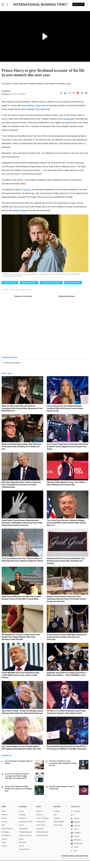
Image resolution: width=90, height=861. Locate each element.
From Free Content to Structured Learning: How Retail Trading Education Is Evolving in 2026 (17, 776)
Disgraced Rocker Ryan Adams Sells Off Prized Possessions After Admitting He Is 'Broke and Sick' (21, 446)
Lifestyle (4, 839)
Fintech (21, 846)
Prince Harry (40, 105)
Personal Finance (7, 828)
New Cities (22, 842)
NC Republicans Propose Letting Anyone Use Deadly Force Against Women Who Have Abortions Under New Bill (21, 637)
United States (58, 825)
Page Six (27, 189)
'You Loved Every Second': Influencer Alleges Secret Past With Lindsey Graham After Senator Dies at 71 (66, 522)
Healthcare (22, 818)
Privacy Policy (41, 821)
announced (69, 119)
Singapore (57, 818)
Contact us (39, 814)
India (55, 814)
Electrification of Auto (26, 821)
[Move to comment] (86, 93)
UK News (5, 814)
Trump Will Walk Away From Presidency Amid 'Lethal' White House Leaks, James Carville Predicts (20, 675)
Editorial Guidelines (67, 296)
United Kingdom (59, 821)
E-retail (21, 811)
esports (21, 839)
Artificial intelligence (25, 832)
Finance (21, 825)
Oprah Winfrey (27, 105)
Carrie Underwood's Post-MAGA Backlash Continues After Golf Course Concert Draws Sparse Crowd (65, 408)
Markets (4, 818)
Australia (56, 811)
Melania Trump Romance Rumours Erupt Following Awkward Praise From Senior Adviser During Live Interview (66, 599)
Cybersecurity (23, 828)
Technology (5, 832)
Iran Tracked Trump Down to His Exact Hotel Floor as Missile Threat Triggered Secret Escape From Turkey (67, 446)
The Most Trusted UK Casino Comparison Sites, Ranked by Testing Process (62, 763)
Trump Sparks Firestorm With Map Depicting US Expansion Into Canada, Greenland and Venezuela (66, 637)
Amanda (7, 91)
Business (5, 821)
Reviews (4, 846)
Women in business (25, 835)
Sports (4, 842)
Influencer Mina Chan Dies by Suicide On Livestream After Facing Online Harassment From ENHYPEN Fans (22, 408)
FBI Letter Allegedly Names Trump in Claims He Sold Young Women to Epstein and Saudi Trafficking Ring (21, 484)
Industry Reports (24, 849)
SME (3, 825)
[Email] (82, 93)
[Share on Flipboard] (74, 93)
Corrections (40, 828)
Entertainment (6, 835)
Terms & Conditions (42, 818)
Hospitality (22, 814)
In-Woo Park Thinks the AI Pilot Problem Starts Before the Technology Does (18, 789)
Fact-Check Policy (42, 835)
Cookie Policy (40, 825)
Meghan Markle (19, 210)
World (3, 811)
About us (39, 811)
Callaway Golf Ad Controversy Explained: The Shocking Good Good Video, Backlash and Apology (66, 560)
